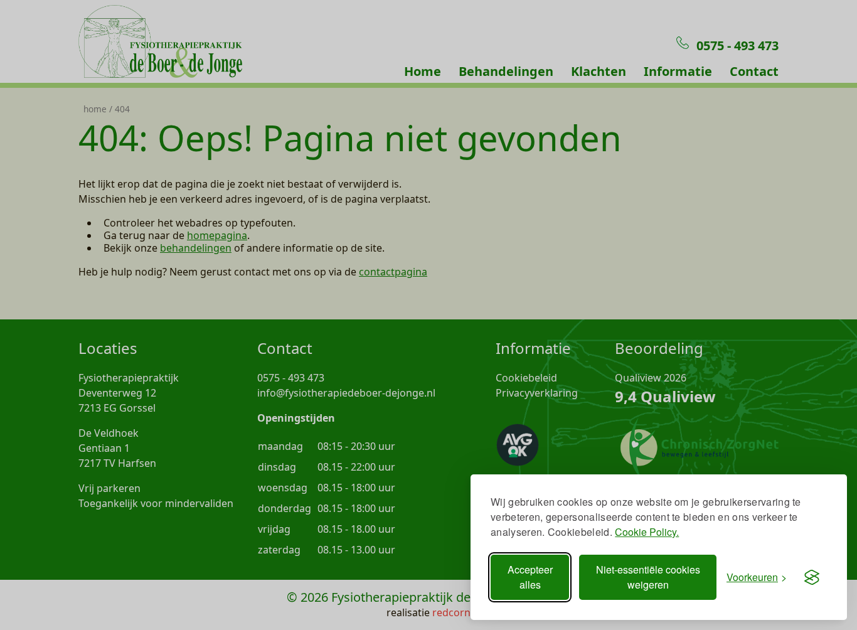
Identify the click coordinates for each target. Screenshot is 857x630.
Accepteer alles (530, 577)
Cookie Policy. (647, 532)
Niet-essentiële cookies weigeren (648, 577)
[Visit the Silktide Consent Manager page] (812, 577)
